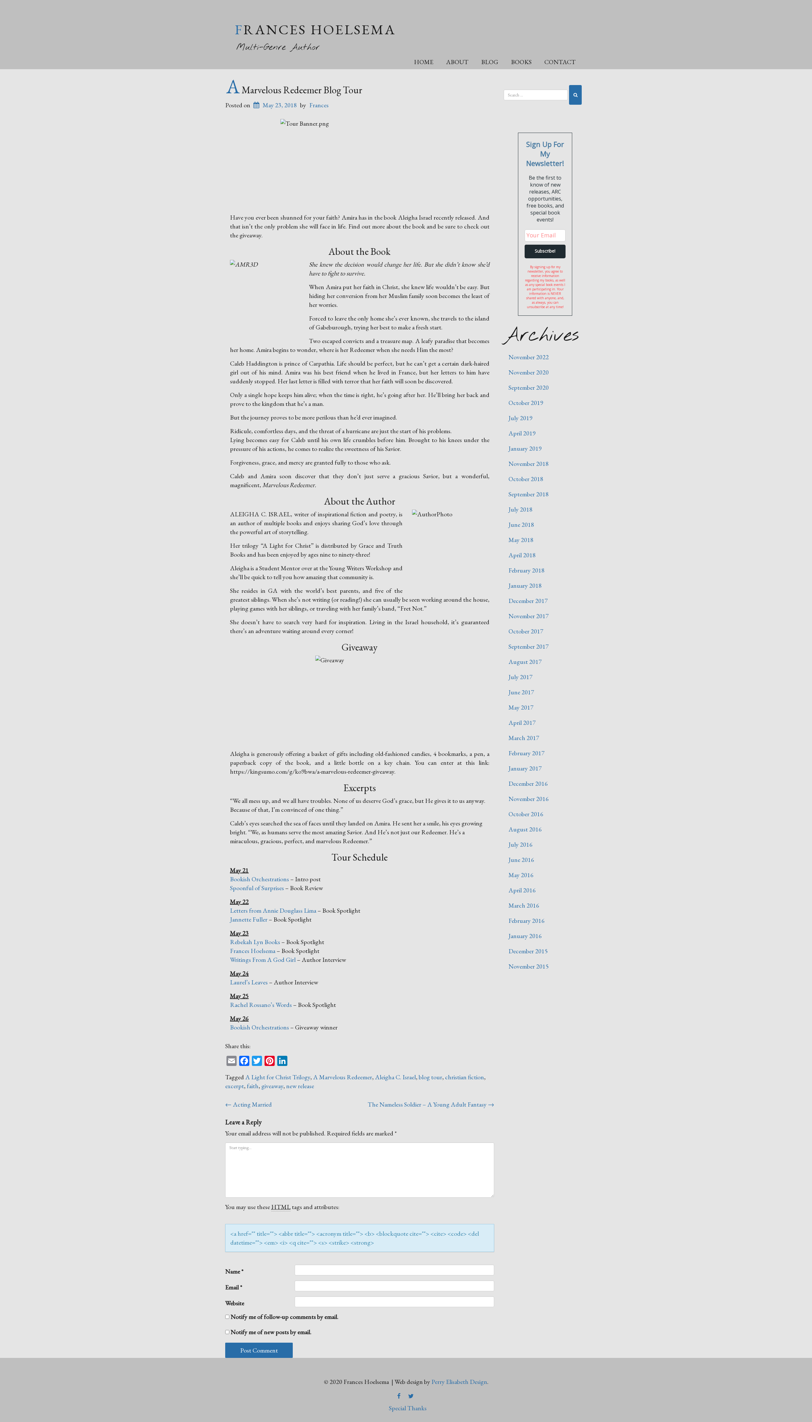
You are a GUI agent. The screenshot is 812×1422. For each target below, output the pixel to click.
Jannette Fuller (248, 919)
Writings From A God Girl (263, 960)
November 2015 (528, 966)
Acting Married (248, 1104)
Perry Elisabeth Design (459, 1382)
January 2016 (525, 936)
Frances (319, 105)
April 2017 (522, 722)
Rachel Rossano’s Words (261, 1005)
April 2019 (522, 433)
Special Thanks (408, 1408)
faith (253, 1086)
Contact (560, 62)
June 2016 (521, 860)
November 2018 (528, 464)
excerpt (234, 1086)
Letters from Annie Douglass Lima (273, 910)
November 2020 (528, 372)
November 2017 (528, 616)
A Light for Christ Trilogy (277, 1077)
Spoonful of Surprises (257, 888)
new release (300, 1086)
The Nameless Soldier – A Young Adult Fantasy (431, 1104)
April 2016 (522, 890)
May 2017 (521, 707)
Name (234, 1271)
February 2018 (526, 570)
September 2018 (528, 494)
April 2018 (522, 555)
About (457, 62)
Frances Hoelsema (315, 29)
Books (521, 62)
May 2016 (521, 875)
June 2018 (521, 524)
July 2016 (520, 844)
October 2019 (525, 403)
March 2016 (523, 905)
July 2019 (520, 418)
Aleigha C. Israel (395, 1077)
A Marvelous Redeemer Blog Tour (294, 89)
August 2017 (525, 662)
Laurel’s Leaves (249, 982)
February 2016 (526, 920)
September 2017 (528, 646)
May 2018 (521, 540)
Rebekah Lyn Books (255, 942)
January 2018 (525, 585)
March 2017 (523, 738)
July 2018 (520, 509)
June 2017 (521, 692)
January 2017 (525, 768)
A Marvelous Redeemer (342, 1077)
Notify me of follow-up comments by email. (284, 1317)
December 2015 (528, 951)
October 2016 (525, 814)
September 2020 (528, 387)
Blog (489, 62)
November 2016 (528, 799)
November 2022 (528, 357)
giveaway (272, 1086)
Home (423, 62)
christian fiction (464, 1077)
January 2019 (525, 448)
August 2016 (525, 829)
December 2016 (528, 783)
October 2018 (525, 479)
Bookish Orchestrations (259, 879)
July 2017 (520, 677)
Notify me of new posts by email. (271, 1332)
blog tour (430, 1077)
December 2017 (528, 601)
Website (234, 1303)
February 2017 (526, 753)
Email (233, 1287)
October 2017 (525, 631)
